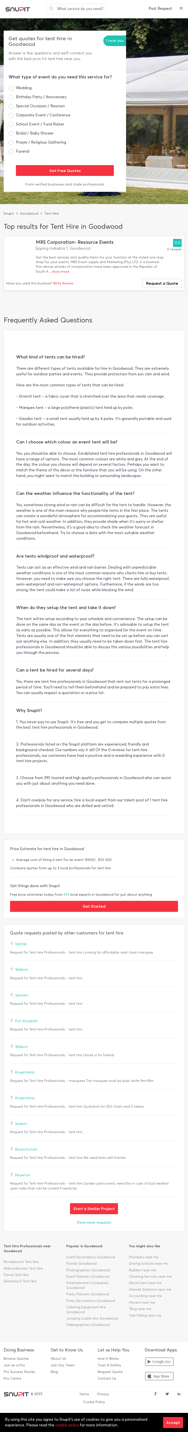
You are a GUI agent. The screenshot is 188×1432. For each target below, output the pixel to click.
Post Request (160, 8)
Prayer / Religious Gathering (41, 142)
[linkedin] (179, 1394)
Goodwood (29, 213)
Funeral (22, 151)
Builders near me (142, 1270)
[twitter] (167, 1394)
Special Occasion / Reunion (40, 106)
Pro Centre (12, 1378)
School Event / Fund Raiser (40, 124)
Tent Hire (51, 213)
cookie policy (67, 1425)
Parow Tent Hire (16, 1275)
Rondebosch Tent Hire (21, 1262)
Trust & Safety (109, 1365)
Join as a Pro (14, 1365)
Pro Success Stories (19, 1372)
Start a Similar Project (94, 1208)
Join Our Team (63, 1365)
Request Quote (110, 1372)
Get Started (94, 906)
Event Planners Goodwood (87, 1276)
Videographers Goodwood (87, 1325)
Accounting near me (145, 1296)
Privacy (103, 1394)
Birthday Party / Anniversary (41, 97)
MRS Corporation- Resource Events (75, 242)
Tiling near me (140, 1309)
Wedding (24, 88)
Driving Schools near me (148, 1263)
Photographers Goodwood (88, 1270)
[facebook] (155, 1394)
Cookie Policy (94, 1402)
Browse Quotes (16, 1359)
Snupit (9, 213)
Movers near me (142, 1302)
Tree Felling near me (145, 1315)
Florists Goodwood (81, 1263)
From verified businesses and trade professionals (64, 184)
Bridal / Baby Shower (35, 133)
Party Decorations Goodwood (90, 1301)
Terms (84, 1394)
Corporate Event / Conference (43, 115)
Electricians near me (145, 1283)
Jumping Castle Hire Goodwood (92, 1318)
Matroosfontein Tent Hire (23, 1268)
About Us (58, 1359)
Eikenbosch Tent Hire (20, 1281)
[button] (181, 9)
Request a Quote (162, 283)
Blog (54, 1372)
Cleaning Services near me (150, 1276)
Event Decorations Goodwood (90, 1257)
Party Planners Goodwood (87, 1294)
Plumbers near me (143, 1257)
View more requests (94, 1222)
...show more (59, 271)
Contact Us (107, 1378)
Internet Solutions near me (150, 1289)
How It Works (108, 1359)
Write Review (63, 283)
